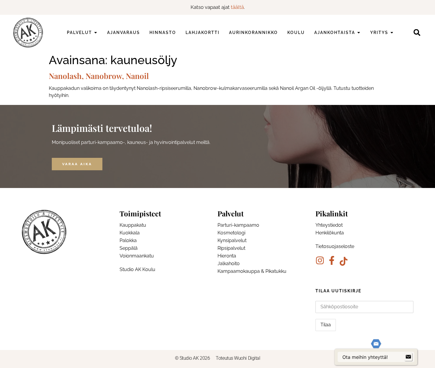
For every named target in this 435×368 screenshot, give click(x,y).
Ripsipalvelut (231, 248)
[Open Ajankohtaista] (359, 33)
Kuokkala (130, 233)
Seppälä (129, 248)
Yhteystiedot (329, 225)
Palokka (128, 240)
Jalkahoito (229, 263)
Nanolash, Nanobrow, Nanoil (99, 76)
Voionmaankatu (137, 256)
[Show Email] (408, 357)
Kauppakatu (133, 225)
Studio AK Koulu (137, 269)
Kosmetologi (231, 233)
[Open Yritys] (392, 33)
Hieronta (227, 256)
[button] (417, 33)
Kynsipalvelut (232, 240)
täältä (237, 7)
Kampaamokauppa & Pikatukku (252, 271)
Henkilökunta (329, 233)
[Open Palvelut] (96, 33)
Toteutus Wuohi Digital (238, 358)
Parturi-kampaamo (238, 225)
